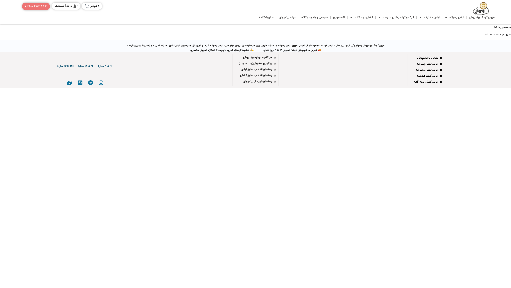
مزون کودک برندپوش (482, 17)
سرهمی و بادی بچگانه (314, 17)
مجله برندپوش (287, 17)
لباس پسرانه (457, 17)
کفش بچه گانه (364, 17)
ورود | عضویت (63, 6)
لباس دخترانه (432, 17)
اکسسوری (339, 17)
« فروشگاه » (266, 17)
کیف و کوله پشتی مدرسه (398, 17)
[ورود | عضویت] (75, 6)
